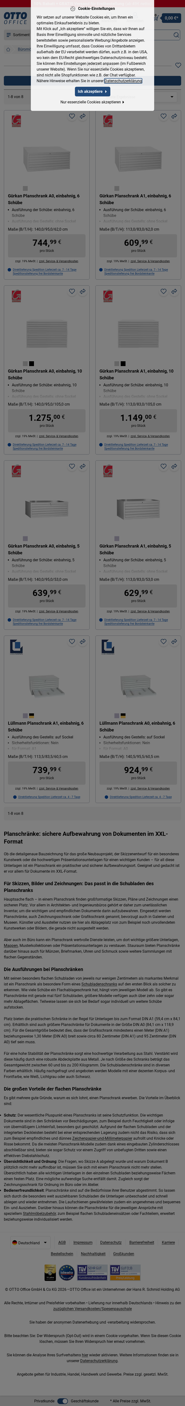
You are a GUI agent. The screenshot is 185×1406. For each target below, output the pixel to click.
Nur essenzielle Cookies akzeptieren (90, 102)
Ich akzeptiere (90, 91)
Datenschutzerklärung (123, 81)
